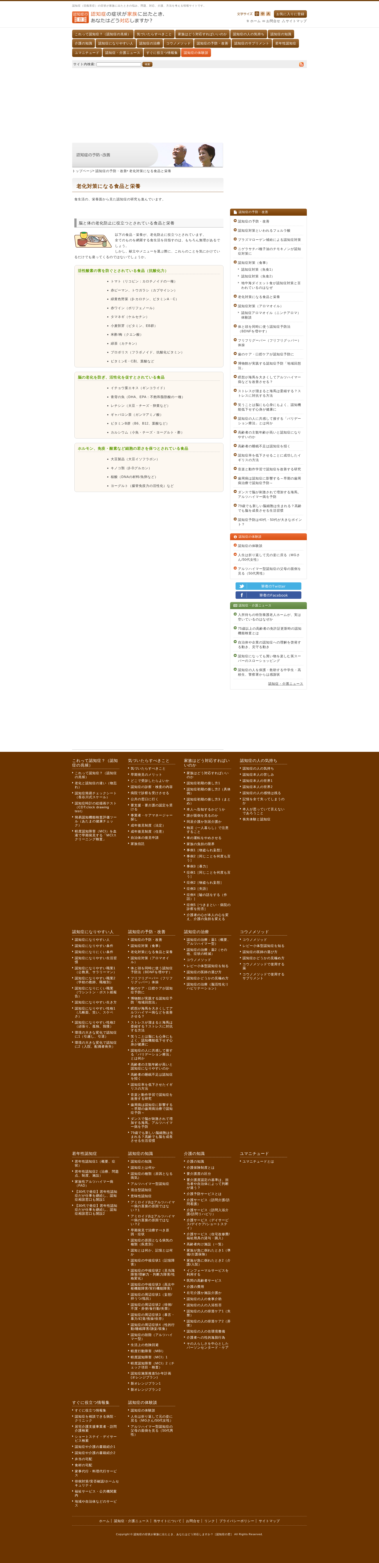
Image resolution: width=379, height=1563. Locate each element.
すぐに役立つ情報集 (162, 53)
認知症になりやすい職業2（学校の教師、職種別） (95, 980)
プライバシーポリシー (236, 1521)
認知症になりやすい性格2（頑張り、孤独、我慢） (95, 1024)
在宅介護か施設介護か (204, 1293)
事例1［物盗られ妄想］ (205, 850)
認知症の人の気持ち (249, 34)
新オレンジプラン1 (146, 1383)
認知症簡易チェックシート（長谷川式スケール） (96, 795)
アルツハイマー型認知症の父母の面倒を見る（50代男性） (269, 571)
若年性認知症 (285, 43)
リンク (209, 1521)
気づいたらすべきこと (154, 34)
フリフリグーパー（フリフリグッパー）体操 (269, 342)
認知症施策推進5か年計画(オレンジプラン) (151, 1375)
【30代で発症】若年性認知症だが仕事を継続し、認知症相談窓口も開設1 (96, 1195)
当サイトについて (168, 1521)
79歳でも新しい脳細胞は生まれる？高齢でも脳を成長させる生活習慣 (270, 508)
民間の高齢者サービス (204, 1280)
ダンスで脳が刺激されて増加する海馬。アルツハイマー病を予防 (269, 494)
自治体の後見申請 (145, 837)
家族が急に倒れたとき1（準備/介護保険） (209, 1252)
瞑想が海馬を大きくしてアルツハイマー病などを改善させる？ (269, 379)
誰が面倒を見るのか (202, 815)
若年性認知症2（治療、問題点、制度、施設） (97, 1173)
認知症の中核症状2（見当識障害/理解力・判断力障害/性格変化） (153, 1274)
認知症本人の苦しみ (258, 774)
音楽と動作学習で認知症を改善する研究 (269, 469)
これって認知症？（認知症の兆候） (103, 34)
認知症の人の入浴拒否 (204, 1305)
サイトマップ (296, 21)
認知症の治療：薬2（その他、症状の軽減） (207, 951)
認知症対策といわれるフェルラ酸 (264, 230)
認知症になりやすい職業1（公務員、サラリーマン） (96, 970)
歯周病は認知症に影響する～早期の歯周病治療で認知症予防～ (269, 480)
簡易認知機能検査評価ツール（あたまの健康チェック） (96, 821)
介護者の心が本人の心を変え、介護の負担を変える (208, 917)
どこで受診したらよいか (150, 780)
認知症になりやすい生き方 (96, 1002)
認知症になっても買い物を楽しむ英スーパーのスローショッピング (269, 658)
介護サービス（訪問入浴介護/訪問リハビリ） (208, 1212)
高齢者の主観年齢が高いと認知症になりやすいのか (269, 434)
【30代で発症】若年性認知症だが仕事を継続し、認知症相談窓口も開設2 (96, 1209)
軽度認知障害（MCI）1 (149, 1357)
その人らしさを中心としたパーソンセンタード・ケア (208, 1345)
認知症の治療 (149, 43)
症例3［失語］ (198, 888)
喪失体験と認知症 (257, 819)
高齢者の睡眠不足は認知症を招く (264, 446)
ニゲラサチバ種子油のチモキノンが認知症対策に (269, 251)
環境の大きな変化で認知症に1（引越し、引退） (96, 1034)
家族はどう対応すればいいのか (202, 34)
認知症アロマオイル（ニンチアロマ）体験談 (271, 315)
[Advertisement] (189, 103)
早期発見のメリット (146, 774)
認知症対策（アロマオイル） (261, 306)
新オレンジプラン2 (146, 1389)
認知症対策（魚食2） (258, 276)
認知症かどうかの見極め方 (208, 978)
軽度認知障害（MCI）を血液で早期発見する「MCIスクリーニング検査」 (96, 835)
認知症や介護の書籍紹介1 (95, 1446)
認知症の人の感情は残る (262, 793)
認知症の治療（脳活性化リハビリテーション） (208, 986)
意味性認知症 (141, 1196)
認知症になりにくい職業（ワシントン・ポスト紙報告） (96, 992)
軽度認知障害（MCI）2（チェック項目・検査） (153, 1365)
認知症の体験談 (196, 53)
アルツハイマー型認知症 (150, 1184)
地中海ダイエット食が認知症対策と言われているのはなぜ (271, 285)
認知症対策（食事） (254, 262)
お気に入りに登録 (290, 14)
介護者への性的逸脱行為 (206, 1337)
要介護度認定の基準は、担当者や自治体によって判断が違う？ (208, 1183)
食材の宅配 (83, 1465)
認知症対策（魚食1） (258, 269)
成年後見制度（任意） (148, 831)
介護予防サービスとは (204, 1194)
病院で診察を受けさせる (150, 793)
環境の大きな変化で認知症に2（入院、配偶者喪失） (96, 1044)
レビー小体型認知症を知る (208, 966)
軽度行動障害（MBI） (148, 1351)
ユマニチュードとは (258, 1161)
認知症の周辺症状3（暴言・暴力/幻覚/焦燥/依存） (153, 1316)
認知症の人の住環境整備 (206, 1331)
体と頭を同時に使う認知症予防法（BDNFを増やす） (264, 329)
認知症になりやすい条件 (94, 946)
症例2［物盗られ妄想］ (205, 882)
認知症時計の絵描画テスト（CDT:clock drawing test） (96, 807)
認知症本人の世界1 (258, 780)
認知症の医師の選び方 (204, 972)
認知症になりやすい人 (115, 43)
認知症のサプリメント (251, 43)
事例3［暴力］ (198, 866)
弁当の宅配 (83, 1459)
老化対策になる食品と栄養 (259, 297)
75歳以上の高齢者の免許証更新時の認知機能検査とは (270, 631)
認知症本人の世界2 (258, 787)
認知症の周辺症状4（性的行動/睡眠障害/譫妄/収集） (153, 1326)
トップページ (82, 171)
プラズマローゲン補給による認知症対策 (269, 239)
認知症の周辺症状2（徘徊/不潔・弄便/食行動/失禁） (151, 1306)
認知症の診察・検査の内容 (152, 787)
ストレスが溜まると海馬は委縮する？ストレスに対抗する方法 (269, 393)
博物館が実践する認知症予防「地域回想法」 (269, 365)
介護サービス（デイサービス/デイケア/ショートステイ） (208, 1224)
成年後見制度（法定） (148, 825)
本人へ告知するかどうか (206, 809)
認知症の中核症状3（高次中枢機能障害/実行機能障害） (153, 1286)
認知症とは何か (143, 1167)
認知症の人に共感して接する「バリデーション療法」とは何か (269, 421)
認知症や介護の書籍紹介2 (95, 1453)
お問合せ (273, 21)
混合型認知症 (141, 1190)
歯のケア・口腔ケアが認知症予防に (266, 354)
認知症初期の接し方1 (203, 783)
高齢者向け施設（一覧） (206, 1244)
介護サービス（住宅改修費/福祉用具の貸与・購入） (208, 1236)
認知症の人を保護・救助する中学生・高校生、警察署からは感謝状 (269, 672)
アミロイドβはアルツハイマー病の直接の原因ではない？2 (153, 1220)
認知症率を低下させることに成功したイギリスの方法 (269, 457)
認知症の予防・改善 (212, 43)
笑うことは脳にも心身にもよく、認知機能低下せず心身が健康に (269, 407)
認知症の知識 (280, 34)
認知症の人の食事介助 (204, 1299)
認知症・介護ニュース (122, 53)
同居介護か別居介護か (204, 821)
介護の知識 (83, 43)
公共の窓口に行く (145, 799)
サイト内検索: (84, 64)
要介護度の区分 (199, 1173)
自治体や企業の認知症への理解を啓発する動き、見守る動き (269, 644)
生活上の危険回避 (145, 1345)
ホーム (255, 21)
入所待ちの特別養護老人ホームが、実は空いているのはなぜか (269, 617)
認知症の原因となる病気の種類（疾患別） (152, 1242)
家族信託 (138, 844)
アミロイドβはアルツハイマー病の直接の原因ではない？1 (153, 1206)
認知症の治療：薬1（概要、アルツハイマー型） (209, 941)
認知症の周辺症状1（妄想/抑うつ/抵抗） (151, 1296)
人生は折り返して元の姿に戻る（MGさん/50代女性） (269, 557)
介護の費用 (195, 1286)
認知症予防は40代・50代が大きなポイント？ (270, 522)
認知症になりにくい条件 (94, 952)
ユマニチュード (87, 53)
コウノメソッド (178, 43)
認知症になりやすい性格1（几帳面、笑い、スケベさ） (95, 1012)
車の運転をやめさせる (204, 838)
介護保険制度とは (201, 1167)
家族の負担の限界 (201, 844)
